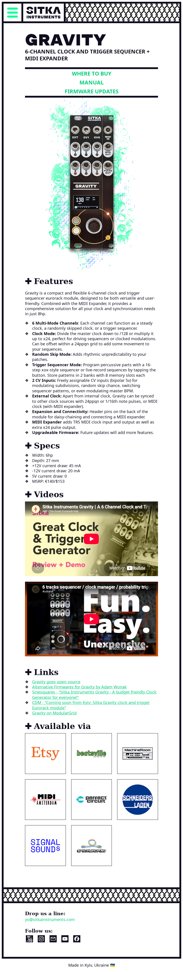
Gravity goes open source (56, 681)
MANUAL (91, 82)
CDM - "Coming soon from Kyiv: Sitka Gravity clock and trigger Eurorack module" (91, 705)
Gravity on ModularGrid (54, 713)
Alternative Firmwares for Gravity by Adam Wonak (79, 687)
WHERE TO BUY (91, 73)
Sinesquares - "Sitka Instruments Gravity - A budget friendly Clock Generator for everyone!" (94, 694)
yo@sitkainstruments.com (50, 919)
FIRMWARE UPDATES (92, 91)
